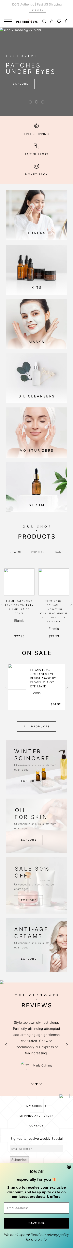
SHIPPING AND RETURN (36, 1115)
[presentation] (2, 604)
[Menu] (8, 21)
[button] (30, 102)
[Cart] (66, 21)
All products (37, 726)
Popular (37, 552)
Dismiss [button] (38, 10)
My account (36, 1105)
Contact (36, 1125)
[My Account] (51, 21)
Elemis (19, 620)
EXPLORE (20, 83)
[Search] (44, 21)
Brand (58, 552)
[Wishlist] (59, 21)
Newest (16, 552)
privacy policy (58, 1235)
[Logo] (27, 21)
